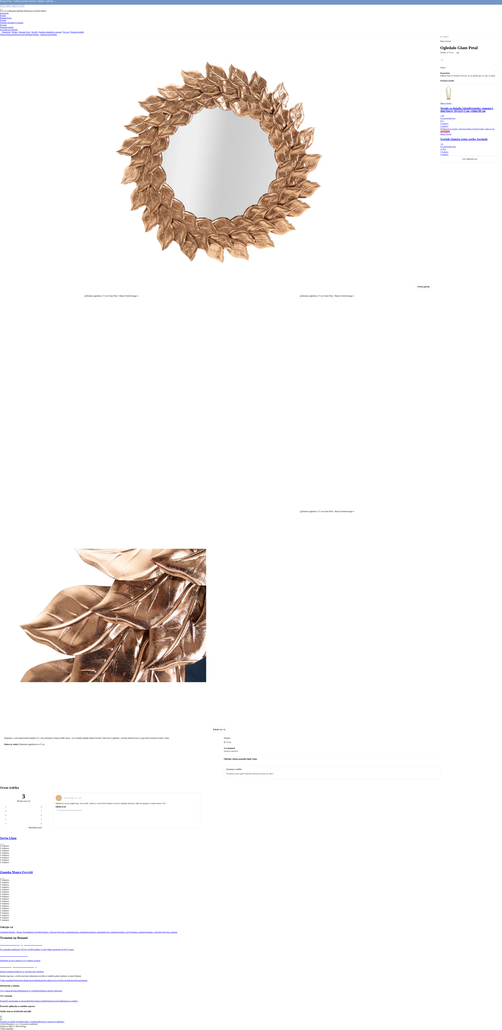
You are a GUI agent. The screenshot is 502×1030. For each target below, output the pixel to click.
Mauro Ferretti (34, 932)
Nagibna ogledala (137, 932)
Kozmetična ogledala (95, 932)
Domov (3, 34)
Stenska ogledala (79, 932)
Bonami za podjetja (70, 1001)
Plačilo (39, 991)
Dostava (15, 991)
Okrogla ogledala (65, 932)
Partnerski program (54, 1001)
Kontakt (3, 1001)
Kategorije (10, 34)
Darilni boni (33, 1001)
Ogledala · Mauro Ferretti (17, 932)
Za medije (42, 1001)
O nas (9, 1001)
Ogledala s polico (152, 932)
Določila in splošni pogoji (10, 1022)
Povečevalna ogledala (168, 932)
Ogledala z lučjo (123, 932)
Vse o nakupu (6, 991)
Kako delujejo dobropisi (52, 991)
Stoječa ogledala (110, 932)
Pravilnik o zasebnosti (30, 1022)
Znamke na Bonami (20, 1001)
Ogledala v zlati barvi (49, 932)
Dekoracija (19, 34)
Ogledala (35, 34)
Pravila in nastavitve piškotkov (51, 1022)
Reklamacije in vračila (27, 991)
